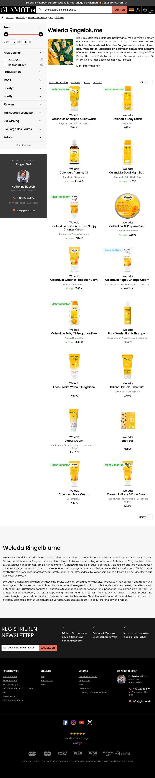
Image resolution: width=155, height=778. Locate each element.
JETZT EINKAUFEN (112, 2)
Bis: (19, 42)
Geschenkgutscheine (13, 700)
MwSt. (6, 692)
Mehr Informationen (88, 66)
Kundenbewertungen (77, 738)
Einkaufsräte (47, 680)
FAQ (43, 676)
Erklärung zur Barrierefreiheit (93, 692)
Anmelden (48, 647)
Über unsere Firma (88, 676)
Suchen (120, 9)
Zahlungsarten (10, 680)
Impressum (84, 680)
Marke (9, 17)
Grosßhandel (9, 696)
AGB (81, 684)
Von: (7, 42)
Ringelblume (56, 17)
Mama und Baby (37, 17)
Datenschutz (85, 688)
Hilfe (43, 684)
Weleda (20, 17)
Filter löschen (23, 145)
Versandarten (10, 676)
